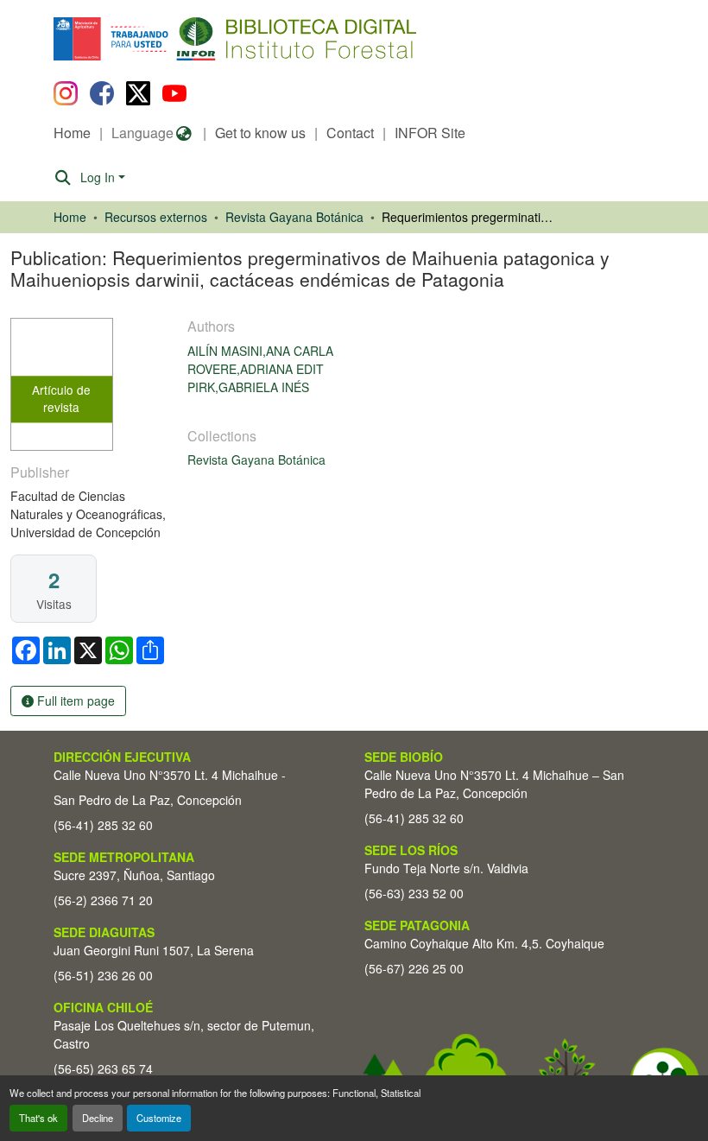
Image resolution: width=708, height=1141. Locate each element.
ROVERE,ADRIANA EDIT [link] (255, 368)
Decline (97, 1118)
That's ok (38, 1118)
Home (72, 133)
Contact (350, 133)
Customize (158, 1118)
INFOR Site (430, 133)
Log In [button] (99, 177)
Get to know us (260, 133)
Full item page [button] (74, 700)
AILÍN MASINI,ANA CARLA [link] (260, 350)
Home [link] (70, 216)
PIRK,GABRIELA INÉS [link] (248, 387)
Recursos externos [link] (155, 216)
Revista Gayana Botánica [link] (294, 216)
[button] (195, 38)
